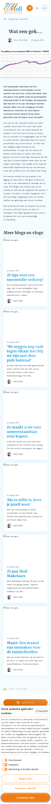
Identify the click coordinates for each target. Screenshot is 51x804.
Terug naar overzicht (18, 19)
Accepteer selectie (25, 788)
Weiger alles (25, 778)
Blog (11, 689)
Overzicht (43, 711)
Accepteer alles (26, 797)
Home (4, 689)
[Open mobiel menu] (44, 8)
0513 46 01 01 (28, 703)
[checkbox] (11, 760)
